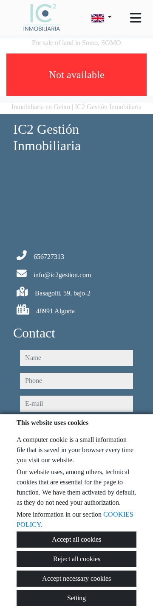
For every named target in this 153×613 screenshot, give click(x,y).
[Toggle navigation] (135, 18)
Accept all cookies (76, 539)
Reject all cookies (76, 558)
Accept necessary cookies (76, 578)
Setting (76, 598)
